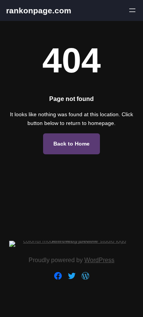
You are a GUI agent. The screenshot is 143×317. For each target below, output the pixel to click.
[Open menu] (132, 10)
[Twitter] (71, 275)
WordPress (99, 259)
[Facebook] (58, 275)
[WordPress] (85, 275)
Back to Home (71, 144)
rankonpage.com (38, 10)
